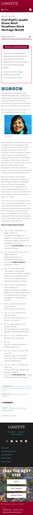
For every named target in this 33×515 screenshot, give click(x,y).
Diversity (4, 388)
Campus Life (16, 394)
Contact (21, 432)
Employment (6, 458)
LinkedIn (26, 441)
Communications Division (13, 77)
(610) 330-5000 (17, 434)
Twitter (7, 441)
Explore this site (7, 37)
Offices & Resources (8, 451)
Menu (6, 10)
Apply (16, 481)
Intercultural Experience (16, 388)
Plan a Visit (11, 432)
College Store (6, 455)
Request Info (16, 495)
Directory (5, 448)
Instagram (21, 441)
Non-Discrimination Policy (12, 512)
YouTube (16, 441)
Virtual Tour (6, 461)
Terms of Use (7, 510)
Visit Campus (16, 488)
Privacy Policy (18, 510)
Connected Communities (22, 386)
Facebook (11, 441)
